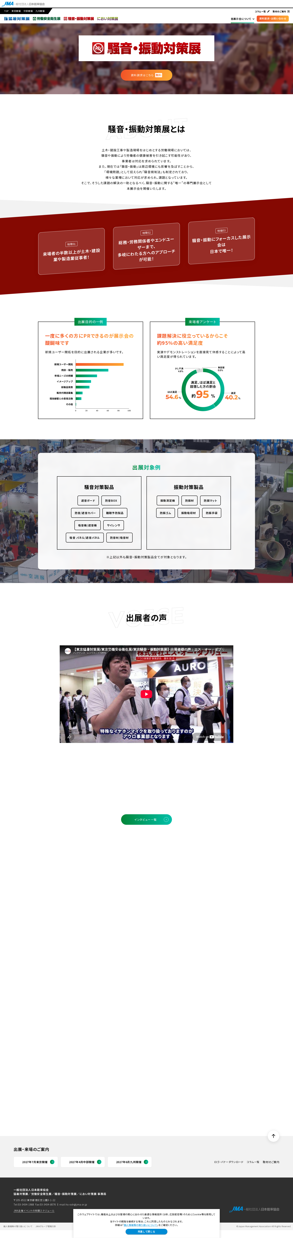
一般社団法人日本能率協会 (83, 982)
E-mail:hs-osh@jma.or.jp (72, 1204)
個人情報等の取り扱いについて (140, 1225)
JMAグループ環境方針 (46, 1226)
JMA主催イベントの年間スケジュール (34, 1210)
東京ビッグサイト (76, 968)
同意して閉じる (146, 1231)
